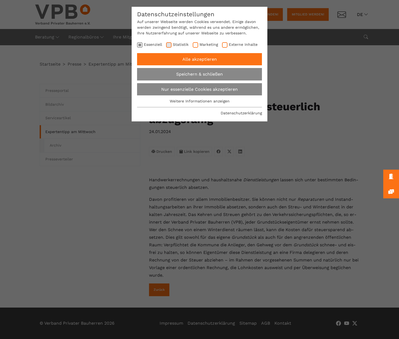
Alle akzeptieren (199, 59)
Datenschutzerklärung (241, 113)
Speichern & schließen (199, 74)
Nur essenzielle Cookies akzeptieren (199, 89)
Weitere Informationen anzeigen (200, 101)
